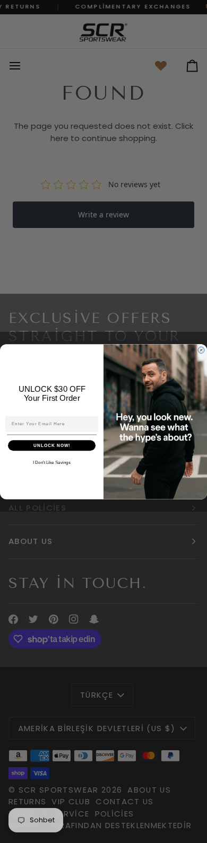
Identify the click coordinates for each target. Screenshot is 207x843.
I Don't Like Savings (52, 462)
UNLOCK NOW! (52, 445)
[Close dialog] (201, 350)
